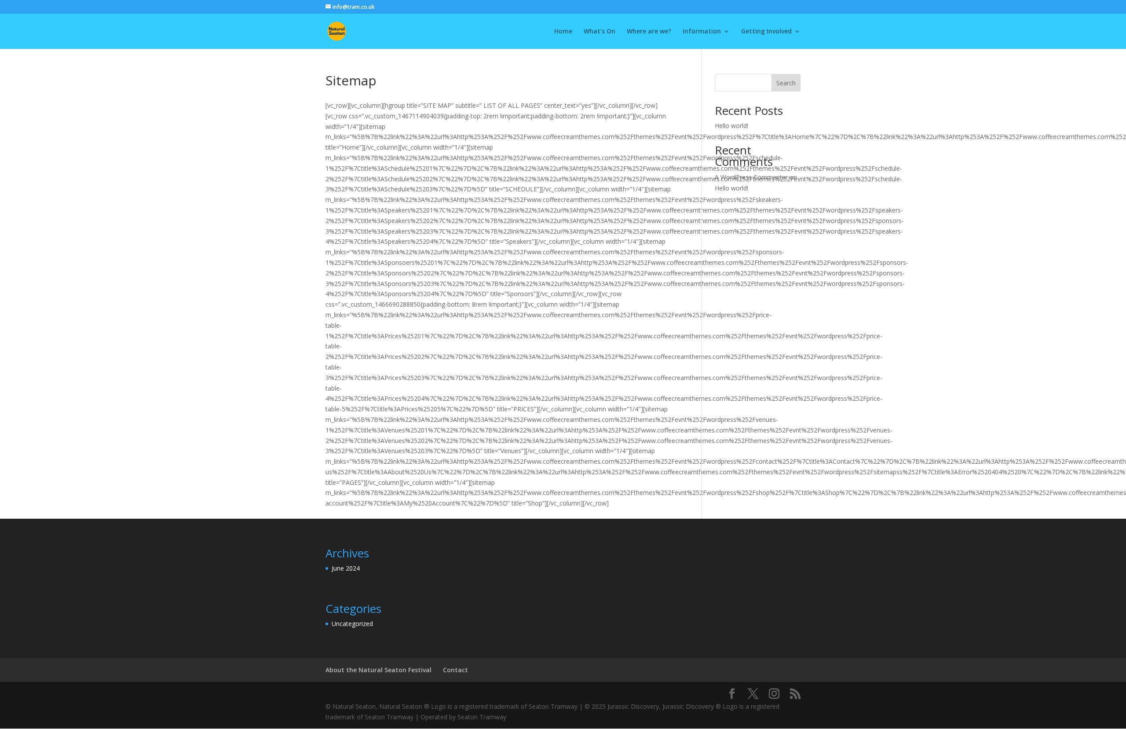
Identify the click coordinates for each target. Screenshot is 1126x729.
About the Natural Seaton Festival (378, 670)
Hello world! (731, 125)
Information (702, 31)
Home (563, 31)
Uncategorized (352, 623)
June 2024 (346, 568)
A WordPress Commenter (751, 177)
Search (786, 83)
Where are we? (649, 31)
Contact (455, 670)
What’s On (599, 31)
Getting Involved (766, 31)
